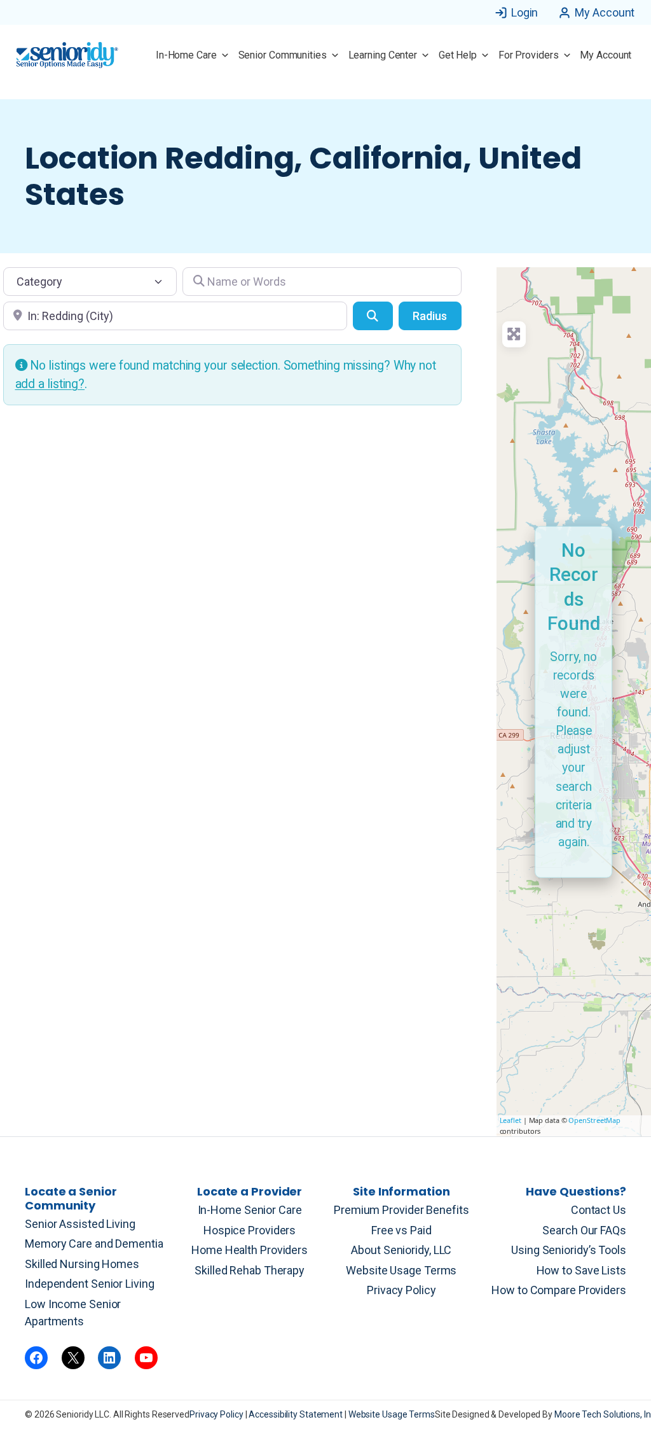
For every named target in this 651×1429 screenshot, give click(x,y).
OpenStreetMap (594, 1120)
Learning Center (383, 55)
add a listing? (50, 384)
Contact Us (598, 1209)
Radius (430, 316)
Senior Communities (282, 55)
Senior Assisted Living (80, 1223)
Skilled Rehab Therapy (250, 1270)
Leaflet (510, 1120)
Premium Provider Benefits (401, 1209)
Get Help (458, 55)
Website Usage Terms (401, 1270)
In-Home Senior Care (250, 1209)
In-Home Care (186, 55)
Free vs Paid (401, 1230)
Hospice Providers (249, 1230)
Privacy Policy (401, 1290)
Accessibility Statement (297, 1414)
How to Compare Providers (558, 1290)
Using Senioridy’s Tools (568, 1250)
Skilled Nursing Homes (82, 1264)
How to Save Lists (581, 1270)
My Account (604, 12)
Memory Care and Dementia (94, 1243)
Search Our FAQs (584, 1230)
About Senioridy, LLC (401, 1250)
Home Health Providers (249, 1250)
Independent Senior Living (89, 1283)
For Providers (528, 55)
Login (524, 12)
